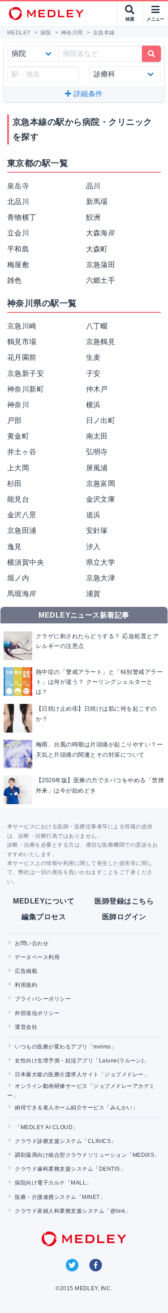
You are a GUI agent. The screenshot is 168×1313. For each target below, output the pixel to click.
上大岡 (18, 468)
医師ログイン (124, 917)
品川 (93, 186)
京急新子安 (25, 373)
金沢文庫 (101, 499)
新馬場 (97, 201)
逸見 (14, 546)
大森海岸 (101, 233)
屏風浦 (97, 468)
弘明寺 (97, 452)
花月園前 (22, 357)
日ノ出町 (101, 420)
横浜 (93, 405)
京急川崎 (22, 326)
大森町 (97, 249)
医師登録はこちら (124, 901)
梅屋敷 (18, 265)
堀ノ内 (18, 578)
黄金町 (18, 436)
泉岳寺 (18, 186)
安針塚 (97, 530)
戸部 (14, 420)
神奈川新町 (25, 389)
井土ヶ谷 (22, 452)
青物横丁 (22, 217)
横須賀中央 (25, 562)
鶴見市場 (22, 341)
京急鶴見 (101, 341)
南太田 (97, 436)
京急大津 (101, 578)
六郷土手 (101, 280)
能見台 (18, 499)
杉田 (14, 483)
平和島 (18, 249)
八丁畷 (97, 326)
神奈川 (18, 405)
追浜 (93, 515)
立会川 (18, 233)
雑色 (14, 280)
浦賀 (93, 593)
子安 (93, 373)
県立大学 (101, 562)
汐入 (93, 546)
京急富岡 (101, 483)
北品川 (18, 201)
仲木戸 (97, 389)
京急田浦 (22, 530)
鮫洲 (93, 217)
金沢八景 (22, 515)
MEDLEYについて (43, 901)
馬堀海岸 (22, 593)
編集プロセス (44, 917)
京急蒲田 (101, 265)
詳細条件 (87, 94)
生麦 (93, 357)
